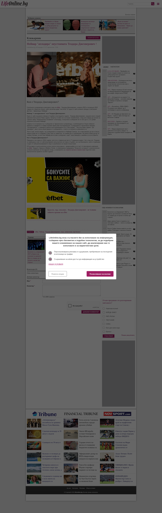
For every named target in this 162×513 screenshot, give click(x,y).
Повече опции (57, 274)
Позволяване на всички (100, 274)
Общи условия (55, 264)
